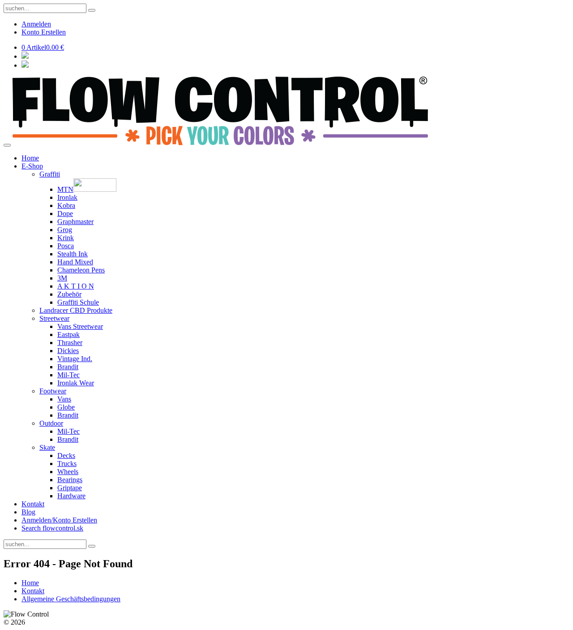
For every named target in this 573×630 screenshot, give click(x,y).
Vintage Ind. (74, 358)
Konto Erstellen (43, 32)
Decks (66, 455)
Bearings (69, 479)
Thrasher (69, 342)
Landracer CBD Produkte (75, 310)
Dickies (68, 350)
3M (62, 278)
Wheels (67, 471)
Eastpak (68, 334)
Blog (28, 512)
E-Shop (32, 166)
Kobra (66, 205)
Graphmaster (75, 221)
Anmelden (36, 24)
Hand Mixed (75, 262)
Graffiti (49, 174)
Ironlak (67, 197)
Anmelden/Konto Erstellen (59, 520)
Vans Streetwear (80, 326)
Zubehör (69, 294)
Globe (66, 407)
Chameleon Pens (81, 270)
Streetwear (54, 318)
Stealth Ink (72, 254)
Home (30, 158)
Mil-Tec (68, 375)
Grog (64, 229)
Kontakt (32, 504)
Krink (65, 238)
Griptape (69, 488)
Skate (47, 447)
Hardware (71, 496)
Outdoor (51, 423)
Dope (65, 213)
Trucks (67, 463)
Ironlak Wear (75, 383)
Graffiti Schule (78, 302)
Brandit (67, 367)
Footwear (52, 391)
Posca (65, 246)
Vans (64, 399)
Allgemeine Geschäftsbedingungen (70, 599)
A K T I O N (75, 286)
